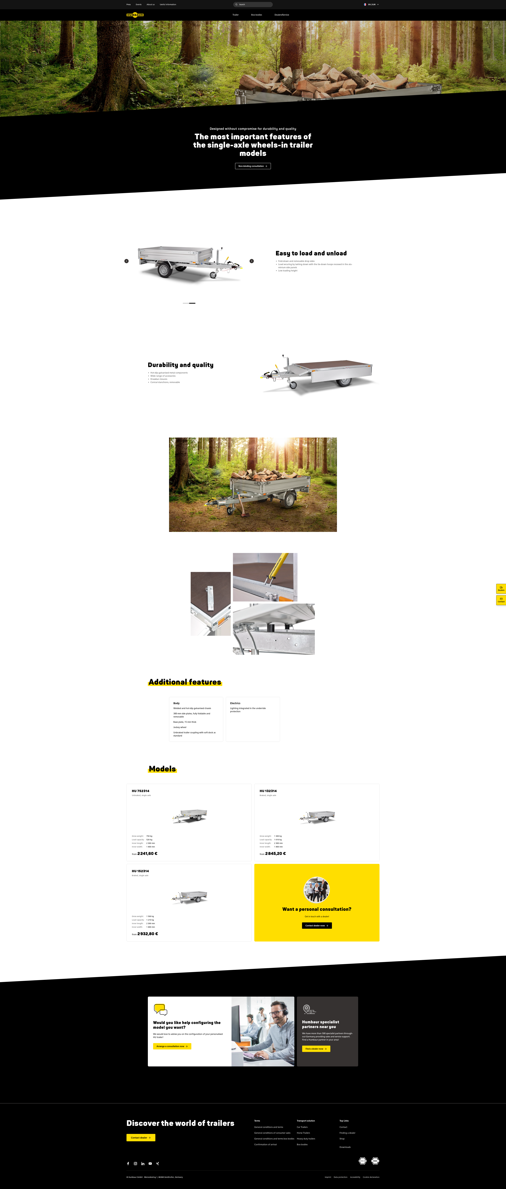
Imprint (328, 1177)
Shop (342, 1138)
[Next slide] (252, 261)
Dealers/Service (282, 15)
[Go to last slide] (126, 261)
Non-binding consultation (251, 166)
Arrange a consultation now (170, 1046)
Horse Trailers (303, 1133)
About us (151, 4)
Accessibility (355, 1177)
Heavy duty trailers (306, 1138)
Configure (189, 824)
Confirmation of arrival (265, 1144)
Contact (343, 1127)
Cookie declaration (371, 1177)
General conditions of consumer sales (272, 1133)
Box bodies (256, 15)
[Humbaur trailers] (135, 15)
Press (128, 4)
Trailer (236, 15)
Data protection (340, 1177)
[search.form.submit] (236, 4)
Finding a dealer (347, 1133)
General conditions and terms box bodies (274, 1138)
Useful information (168, 4)
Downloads (345, 1147)
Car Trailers (302, 1127)
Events (138, 4)
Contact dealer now (315, 925)
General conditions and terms (268, 1127)
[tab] (186, 303)
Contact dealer (139, 1137)
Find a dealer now (314, 1049)
